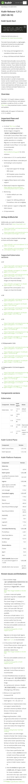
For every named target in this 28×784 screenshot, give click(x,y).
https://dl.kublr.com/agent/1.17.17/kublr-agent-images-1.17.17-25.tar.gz (16, 386)
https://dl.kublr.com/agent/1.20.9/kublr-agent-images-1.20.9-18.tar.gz (15, 313)
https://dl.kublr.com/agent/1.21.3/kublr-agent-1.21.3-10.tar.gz (15, 271)
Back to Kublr (17, 2)
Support (21, 2)
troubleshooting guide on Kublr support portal (13, 629)
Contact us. (6, 781)
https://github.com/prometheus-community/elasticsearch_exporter (14, 188)
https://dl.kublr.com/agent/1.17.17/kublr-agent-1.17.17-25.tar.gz (16, 378)
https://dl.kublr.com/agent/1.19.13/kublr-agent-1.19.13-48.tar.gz (16, 328)
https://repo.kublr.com (19, 224)
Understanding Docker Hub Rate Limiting (13, 730)
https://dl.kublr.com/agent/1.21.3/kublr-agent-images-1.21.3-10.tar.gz (15, 284)
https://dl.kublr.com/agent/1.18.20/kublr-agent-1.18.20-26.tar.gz (16, 352)
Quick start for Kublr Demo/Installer (11, 38)
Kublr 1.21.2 (10, 640)
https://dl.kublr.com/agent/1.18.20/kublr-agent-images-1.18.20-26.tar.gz (16, 361)
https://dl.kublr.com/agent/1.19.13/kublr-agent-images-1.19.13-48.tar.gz (16, 337)
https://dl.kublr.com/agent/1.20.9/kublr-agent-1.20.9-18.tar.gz (15, 304)
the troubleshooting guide (11, 152)
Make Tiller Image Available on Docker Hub (15, 591)
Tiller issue (4, 105)
